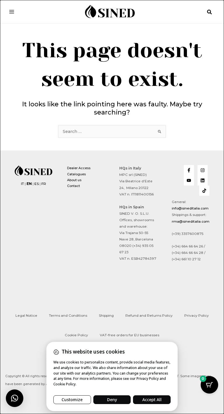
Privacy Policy (196, 315)
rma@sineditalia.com (190, 221)
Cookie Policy (76, 335)
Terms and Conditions (68, 315)
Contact (73, 186)
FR (43, 184)
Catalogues (76, 174)
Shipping (106, 315)
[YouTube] (189, 180)
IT (22, 184)
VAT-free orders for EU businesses (129, 335)
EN (29, 184)
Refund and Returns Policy (149, 315)
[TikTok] (204, 191)
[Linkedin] (202, 180)
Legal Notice (26, 315)
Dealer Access (78, 168)
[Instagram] (202, 170)
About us (74, 180)
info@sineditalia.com (190, 208)
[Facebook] (189, 170)
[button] (209, 12)
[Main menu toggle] (12, 11)
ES (36, 184)
